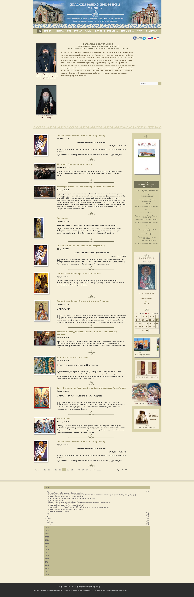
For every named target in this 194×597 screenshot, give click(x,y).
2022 (47, 537)
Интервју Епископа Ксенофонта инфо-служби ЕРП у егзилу (85, 187)
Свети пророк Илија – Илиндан (59, 511)
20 (49, 470)
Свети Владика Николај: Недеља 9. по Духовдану (65, 509)
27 (154, 327)
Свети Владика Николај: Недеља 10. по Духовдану (66, 506)
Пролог (146, 303)
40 (79, 470)
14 (157, 320)
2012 (47, 568)
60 (87, 470)
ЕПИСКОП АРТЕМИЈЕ (62, 31)
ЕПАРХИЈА (78, 31)
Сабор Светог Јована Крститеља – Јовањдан (79, 273)
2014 (47, 562)
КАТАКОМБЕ (100, 31)
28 (56, 470)
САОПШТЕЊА (112, 31)
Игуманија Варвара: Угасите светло (74, 164)
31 (68, 470)
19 (150, 323)
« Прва (36, 470)
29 (60, 470)
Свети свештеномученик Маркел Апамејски (147, 297)
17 (143, 323)
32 (72, 470)
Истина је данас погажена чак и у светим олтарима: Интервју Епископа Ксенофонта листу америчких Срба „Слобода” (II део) (92, 495)
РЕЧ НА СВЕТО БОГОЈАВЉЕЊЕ (73, 357)
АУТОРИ (140, 31)
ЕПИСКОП (47, 31)
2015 (47, 559)
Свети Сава (62, 218)
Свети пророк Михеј (147, 293)
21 (157, 323)
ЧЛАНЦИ (88, 31)
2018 (47, 549)
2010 (47, 574)
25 (147, 327)
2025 (47, 527)
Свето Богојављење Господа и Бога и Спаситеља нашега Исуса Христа (91, 388)
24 (143, 327)
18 (147, 323)
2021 (47, 540)
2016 (47, 556)
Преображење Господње (57, 500)
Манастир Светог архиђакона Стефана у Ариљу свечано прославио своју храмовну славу (79, 502)
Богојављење (64, 419)
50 (83, 470)
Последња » (97, 470)
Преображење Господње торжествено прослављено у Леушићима (71, 498)
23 (140, 327)
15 (136, 323)
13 (154, 320)
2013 (47, 565)
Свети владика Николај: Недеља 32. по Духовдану (81, 135)
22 (136, 327)
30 (147, 330)
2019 (47, 546)
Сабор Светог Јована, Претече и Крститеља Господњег (83, 301)
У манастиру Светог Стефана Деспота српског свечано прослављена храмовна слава (78, 507)
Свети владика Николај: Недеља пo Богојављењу (81, 246)
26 (150, 327)
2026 (47, 488)
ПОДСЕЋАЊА (151, 31)
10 (45, 470)
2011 (47, 571)
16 (140, 323)
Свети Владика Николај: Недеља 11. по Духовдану (66, 504)
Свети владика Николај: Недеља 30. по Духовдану (81, 441)
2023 (47, 534)
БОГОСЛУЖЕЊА (127, 31)
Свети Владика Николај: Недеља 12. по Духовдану (66, 496)
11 (147, 320)
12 (150, 320)
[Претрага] (159, 83)
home (39, 31)
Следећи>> (154, 313)
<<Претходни (140, 313)
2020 (47, 543)
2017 (47, 553)
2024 (47, 531)
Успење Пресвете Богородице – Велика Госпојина (65, 493)
